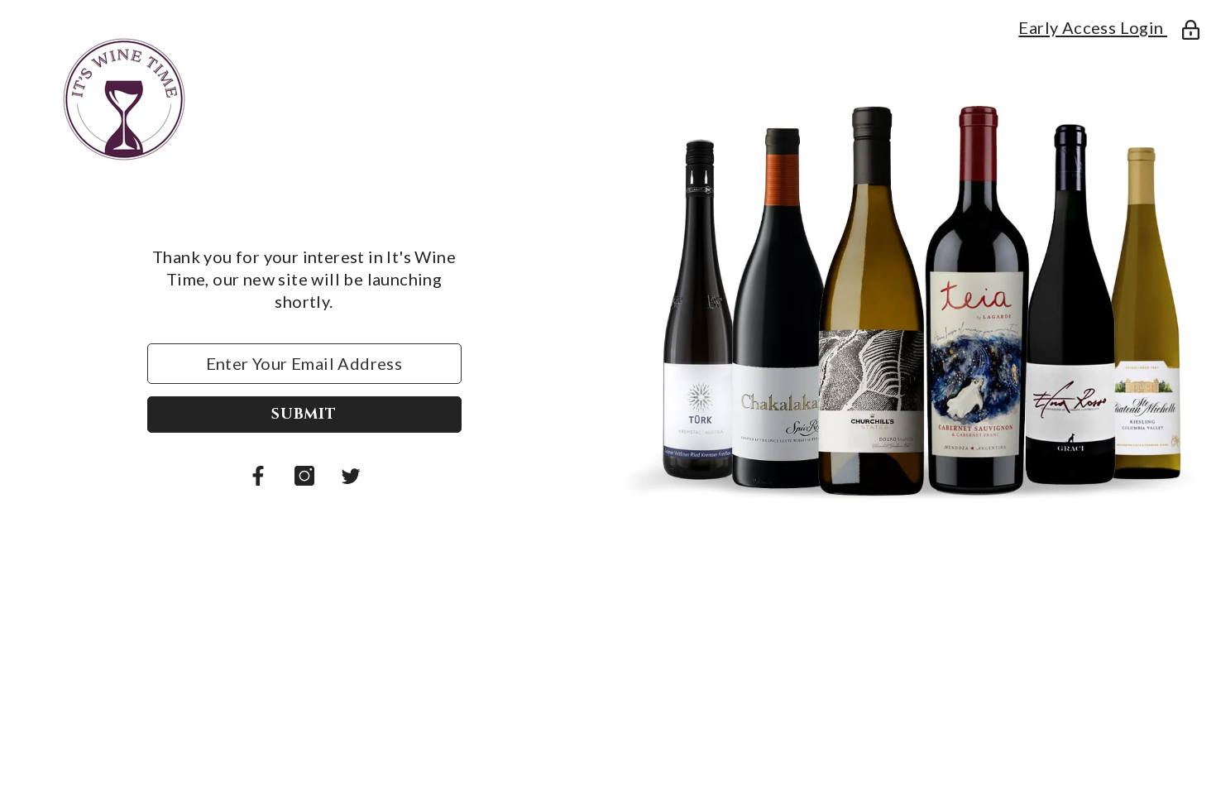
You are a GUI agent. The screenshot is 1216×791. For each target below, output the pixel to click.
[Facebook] (258, 476)
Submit (304, 414)
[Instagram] (304, 476)
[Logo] (304, 99)
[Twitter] (351, 476)
